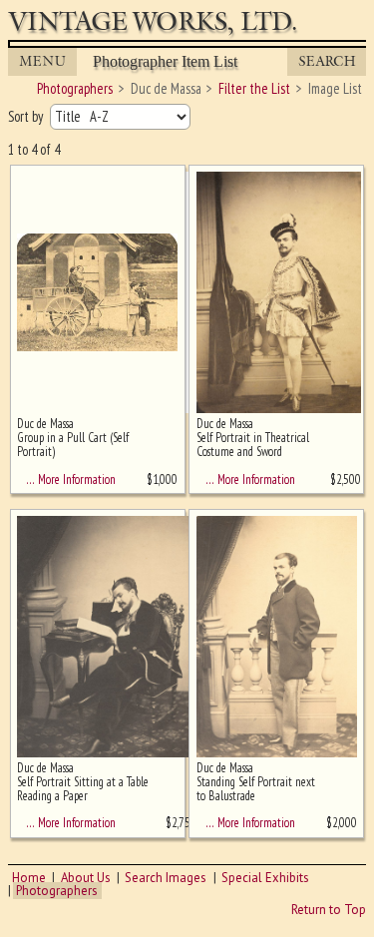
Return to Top (328, 909)
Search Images (165, 877)
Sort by (27, 116)
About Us (86, 877)
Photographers (57, 890)
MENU (43, 61)
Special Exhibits (265, 877)
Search (327, 61)
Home (29, 877)
